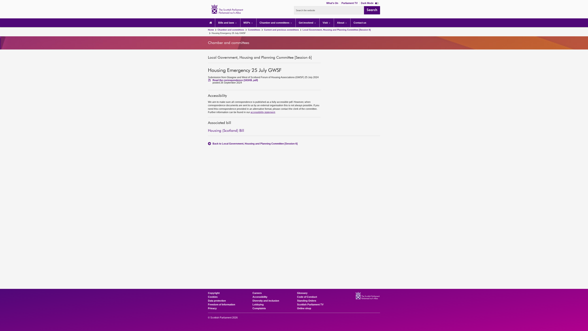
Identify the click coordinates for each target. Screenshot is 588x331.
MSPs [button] (247, 22)
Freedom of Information (221, 304)
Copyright (214, 293)
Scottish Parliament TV (310, 304)
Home (211, 30)
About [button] (341, 22)
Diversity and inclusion (266, 301)
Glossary (302, 293)
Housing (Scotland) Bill (226, 131)
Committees (254, 30)
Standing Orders (306, 301)
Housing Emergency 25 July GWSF (229, 33)
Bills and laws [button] (226, 22)
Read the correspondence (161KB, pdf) (235, 80)
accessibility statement (263, 112)
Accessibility (260, 297)
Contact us (360, 22)
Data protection (217, 301)
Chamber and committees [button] (275, 22)
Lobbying (258, 304)
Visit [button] (325, 22)
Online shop (304, 308)
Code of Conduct (307, 297)
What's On (332, 3)
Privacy (212, 308)
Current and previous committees (281, 30)
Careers (257, 293)
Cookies (213, 297)
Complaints (259, 308)
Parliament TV (349, 3)
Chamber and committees (231, 30)
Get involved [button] (306, 22)
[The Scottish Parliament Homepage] (210, 22)
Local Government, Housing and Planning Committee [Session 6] (337, 30)
